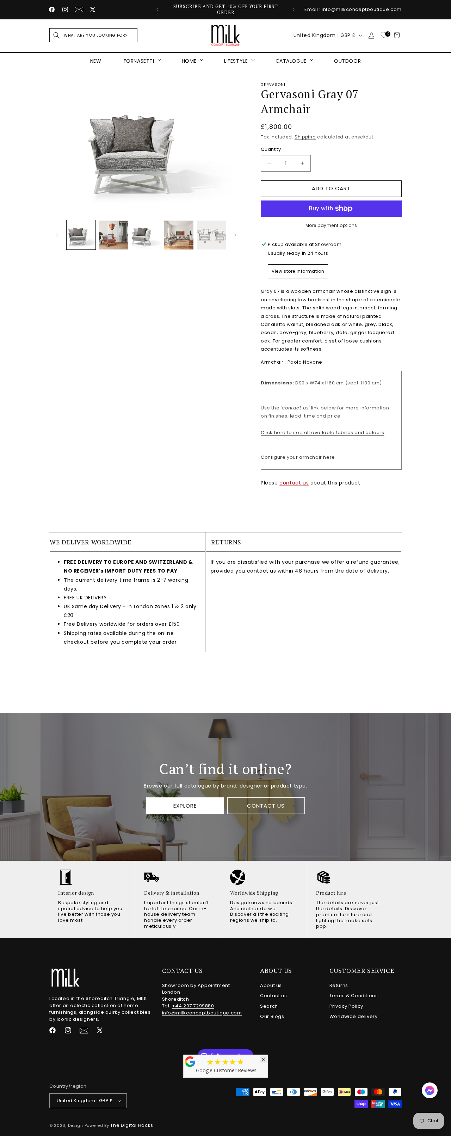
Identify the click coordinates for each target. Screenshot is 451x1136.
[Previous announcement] (157, 9)
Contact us (273, 995)
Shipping (305, 137)
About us (271, 985)
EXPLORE (185, 805)
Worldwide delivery (353, 1016)
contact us (294, 482)
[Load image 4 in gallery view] (178, 235)
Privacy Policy (346, 1006)
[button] (93, 35)
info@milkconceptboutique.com (202, 1013)
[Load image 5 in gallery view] (211, 235)
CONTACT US (266, 805)
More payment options (331, 225)
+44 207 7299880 (193, 1005)
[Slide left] (57, 235)
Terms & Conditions (353, 995)
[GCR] (190, 1061)
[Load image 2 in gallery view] (113, 235)
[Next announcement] (293, 9)
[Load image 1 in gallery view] (81, 235)
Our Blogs (272, 1016)
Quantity (271, 149)
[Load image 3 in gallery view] (146, 235)
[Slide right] (235, 235)
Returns (338, 985)
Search (269, 1006)
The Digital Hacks (131, 1125)
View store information (298, 271)
